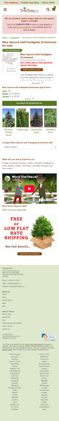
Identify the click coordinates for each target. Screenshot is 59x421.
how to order (16, 210)
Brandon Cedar (22, 129)
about (4, 297)
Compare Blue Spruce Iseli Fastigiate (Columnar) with (27, 143)
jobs (3, 306)
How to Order (48, 2)
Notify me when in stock (32, 70)
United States (7, 350)
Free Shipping (11, 2)
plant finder (6, 317)
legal (4, 303)
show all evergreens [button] (12, 50)
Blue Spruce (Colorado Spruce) (8, 132)
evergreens (15, 37)
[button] (5, 10)
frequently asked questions (12, 323)
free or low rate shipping (34, 344)
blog (3, 320)
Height (5, 94)
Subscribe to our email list (19, 27)
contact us (6, 329)
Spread (5, 96)
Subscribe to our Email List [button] (29, 254)
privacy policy (7, 300)
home (4, 37)
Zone (4, 91)
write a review (7, 326)
